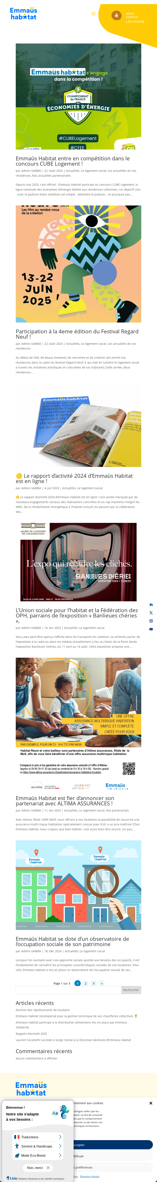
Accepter (78, 1145)
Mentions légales (90, 1176)
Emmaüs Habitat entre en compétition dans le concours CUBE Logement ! (73, 161)
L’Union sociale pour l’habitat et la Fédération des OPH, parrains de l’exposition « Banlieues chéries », (77, 615)
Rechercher (131, 990)
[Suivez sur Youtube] (151, 629)
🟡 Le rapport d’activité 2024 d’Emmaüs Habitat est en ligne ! (74, 478)
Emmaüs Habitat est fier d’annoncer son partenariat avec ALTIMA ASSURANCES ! (65, 800)
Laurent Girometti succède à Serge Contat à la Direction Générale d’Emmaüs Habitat (73, 1040)
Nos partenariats (117, 810)
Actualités (73, 171)
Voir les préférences (78, 1167)
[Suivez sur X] (151, 612)
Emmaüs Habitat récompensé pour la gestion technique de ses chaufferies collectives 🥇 (77, 1016)
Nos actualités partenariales (51, 175)
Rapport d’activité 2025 (31, 1034)
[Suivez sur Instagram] (151, 621)
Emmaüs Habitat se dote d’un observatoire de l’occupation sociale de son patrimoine (72, 941)
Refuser (78, 1156)
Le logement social (93, 171)
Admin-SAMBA (31, 171)
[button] (151, 1103)
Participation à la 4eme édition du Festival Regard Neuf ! (77, 334)
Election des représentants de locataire (43, 1010)
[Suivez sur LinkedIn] (151, 604)
